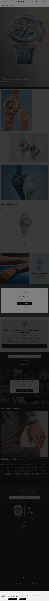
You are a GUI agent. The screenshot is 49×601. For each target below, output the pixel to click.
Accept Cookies (22, 598)
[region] (24, 596)
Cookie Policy (15, 596)
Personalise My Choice (12, 598)
